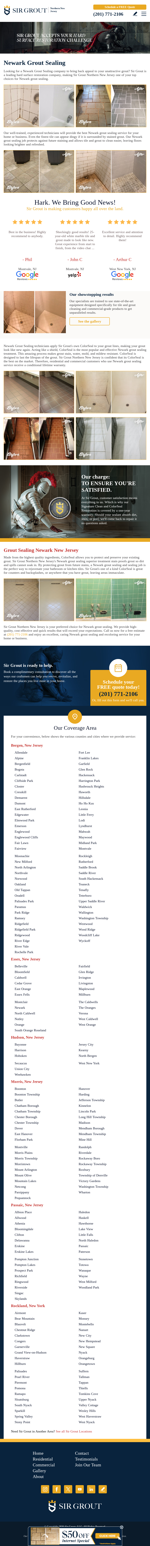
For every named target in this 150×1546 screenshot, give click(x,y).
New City (85, 1335)
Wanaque (85, 1270)
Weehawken (23, 1074)
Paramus (20, 907)
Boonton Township (27, 1094)
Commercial (44, 1465)
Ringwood (21, 1282)
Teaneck (84, 884)
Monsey (84, 1318)
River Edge (22, 941)
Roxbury (84, 1169)
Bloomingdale (24, 1229)
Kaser (82, 1313)
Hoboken (21, 1056)
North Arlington (25, 867)
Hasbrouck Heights (91, 786)
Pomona (20, 1388)
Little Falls (86, 1235)
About (38, 1476)
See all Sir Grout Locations (74, 1431)
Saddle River (87, 873)
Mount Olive (23, 1175)
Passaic (83, 1246)
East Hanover (24, 1134)
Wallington (86, 912)
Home (38, 1453)
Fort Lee (84, 752)
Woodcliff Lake (89, 935)
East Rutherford (25, 809)
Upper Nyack (87, 1399)
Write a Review (135, 14)
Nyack (83, 1352)
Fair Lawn (21, 843)
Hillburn (20, 1364)
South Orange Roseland (30, 1030)
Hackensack (87, 775)
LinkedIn (91, 1489)
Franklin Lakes (89, 758)
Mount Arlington (26, 1169)
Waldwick (85, 907)
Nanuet (83, 1330)
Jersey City (86, 1044)
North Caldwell (25, 1013)
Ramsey (20, 918)
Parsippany (22, 1192)
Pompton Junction (27, 1259)
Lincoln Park (87, 1111)
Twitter (68, 1489)
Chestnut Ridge (25, 1330)
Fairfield (84, 966)
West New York (89, 1063)
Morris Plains (24, 1153)
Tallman (84, 1377)
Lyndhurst (85, 826)
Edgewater (22, 814)
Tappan (83, 1382)
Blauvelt (20, 1324)
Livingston (86, 983)
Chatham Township (27, 1111)
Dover (19, 1128)
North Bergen (88, 1056)
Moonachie (22, 856)
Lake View (86, 1229)
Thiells (83, 1388)
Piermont (21, 1382)
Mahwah (84, 831)
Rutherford (86, 861)
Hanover (84, 1089)
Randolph (85, 1147)
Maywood (85, 837)
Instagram (45, 1489)
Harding (84, 1094)
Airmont (20, 1313)
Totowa (84, 1265)
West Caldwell (88, 1019)
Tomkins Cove (88, 1394)
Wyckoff (84, 941)
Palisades (21, 1371)
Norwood (21, 878)
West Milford (87, 1282)
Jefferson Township (92, 1100)
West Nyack (87, 1422)
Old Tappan (22, 890)
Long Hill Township (92, 1117)
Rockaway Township (92, 1164)
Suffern (84, 1371)
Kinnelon (85, 1106)
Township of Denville (93, 1175)
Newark (20, 1007)
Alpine (19, 758)
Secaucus (21, 1063)
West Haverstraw (90, 1416)
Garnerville (22, 1347)
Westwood (86, 924)
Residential (43, 1459)
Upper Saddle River (92, 901)
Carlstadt (21, 775)
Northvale (21, 873)
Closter (19, 786)
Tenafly (84, 890)
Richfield (21, 1276)
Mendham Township (92, 1134)
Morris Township (26, 1158)
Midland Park (88, 843)
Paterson (84, 1251)
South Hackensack (91, 878)
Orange (19, 1024)
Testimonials (86, 1459)
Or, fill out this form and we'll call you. (118, 700)
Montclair (21, 1002)
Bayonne (20, 1044)
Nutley (19, 1019)
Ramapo (20, 1394)
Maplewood (86, 989)
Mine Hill (85, 1139)
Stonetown (86, 1259)
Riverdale (85, 1153)
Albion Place (23, 1212)
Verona (83, 1013)
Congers (20, 1341)
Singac (19, 1293)
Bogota (19, 769)
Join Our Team (88, 1465)
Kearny (83, 1050)
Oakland (20, 884)
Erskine (20, 1246)
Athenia (20, 1223)
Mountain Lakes (25, 1181)
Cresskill (20, 792)
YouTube (80, 1489)
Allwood (20, 1218)
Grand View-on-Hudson (30, 1352)
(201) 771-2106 (108, 14)
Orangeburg (86, 1358)
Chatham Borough (27, 1106)
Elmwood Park (24, 820)
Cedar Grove (23, 983)
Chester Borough (26, 1117)
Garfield (84, 764)
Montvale (85, 848)
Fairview (20, 848)
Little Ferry (86, 814)
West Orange (87, 1024)
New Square (87, 1347)
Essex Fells (22, 994)
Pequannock (23, 1198)
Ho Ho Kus (86, 803)
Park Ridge (22, 912)
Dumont (20, 803)
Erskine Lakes (24, 1251)
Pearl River (22, 1377)
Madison (84, 1122)
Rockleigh (85, 856)
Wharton (84, 1192)
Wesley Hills (87, 1411)
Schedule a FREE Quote (120, 7)
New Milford (23, 861)
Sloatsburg (22, 1399)
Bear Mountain (25, 1318)
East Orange (23, 989)
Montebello (86, 1324)
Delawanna (22, 1240)
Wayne (83, 1276)
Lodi (82, 820)
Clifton (19, 1235)
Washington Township (93, 918)
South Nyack (23, 1405)
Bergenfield (22, 764)
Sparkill (20, 1411)
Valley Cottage (88, 1405)
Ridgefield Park (25, 929)
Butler (19, 1100)
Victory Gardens (89, 1181)
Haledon (84, 1212)
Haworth (84, 792)
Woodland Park (89, 1287)
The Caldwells (88, 1002)
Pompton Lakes (25, 1265)
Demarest (21, 798)
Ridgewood (22, 935)
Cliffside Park (24, 781)
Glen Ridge (86, 972)
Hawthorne (86, 1223)
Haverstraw (22, 1358)
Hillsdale (85, 798)
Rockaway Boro (89, 1158)
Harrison (20, 1050)
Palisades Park (24, 901)
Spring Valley (24, 1416)
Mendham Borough (91, 1128)
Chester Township (27, 1122)
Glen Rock (86, 769)
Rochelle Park (24, 952)
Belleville (21, 966)
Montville (21, 1147)
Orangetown (87, 1364)
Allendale (21, 752)
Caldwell (21, 977)
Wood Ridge (87, 929)
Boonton (20, 1089)
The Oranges (87, 1007)
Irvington (85, 977)
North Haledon (88, 1240)
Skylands (21, 1299)
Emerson (20, 826)
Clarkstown (22, 1335)
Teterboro (85, 895)
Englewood (22, 831)
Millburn (84, 994)
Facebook (56, 1489)
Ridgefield (22, 924)
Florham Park (24, 1139)
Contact (82, 1453)
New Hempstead (90, 1341)
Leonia (83, 809)
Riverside (21, 1287)
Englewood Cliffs (26, 837)
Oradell (20, 895)
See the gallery (89, 321)
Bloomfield (22, 972)
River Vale (22, 946)
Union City (22, 1069)
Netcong (20, 1186)
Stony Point (22, 1422)
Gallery (39, 1470)
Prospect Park (24, 1270)
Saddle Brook (88, 867)
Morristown (22, 1164)
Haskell (84, 1218)
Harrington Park (89, 781)
